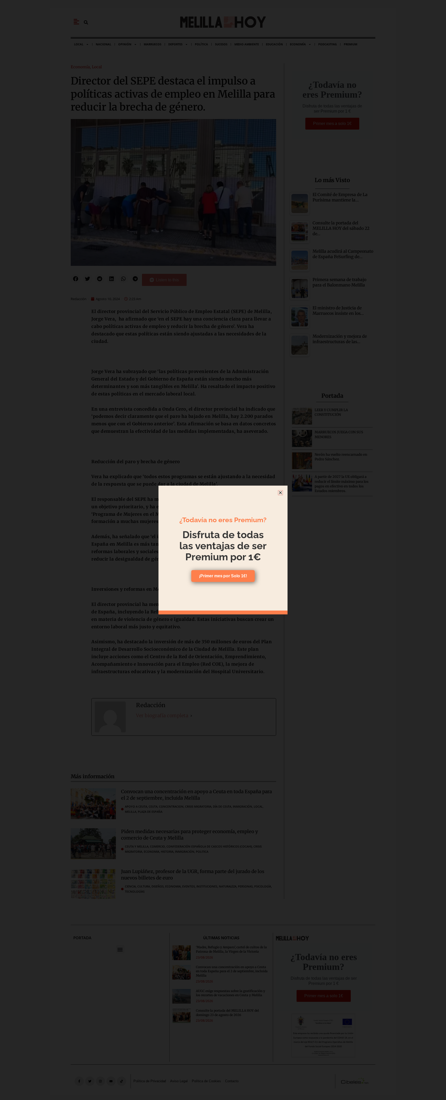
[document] (223, 550)
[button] (280, 493)
